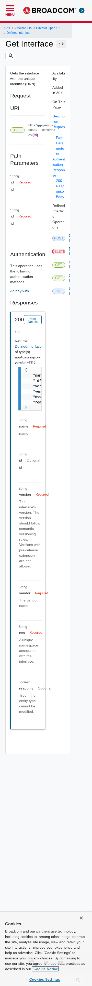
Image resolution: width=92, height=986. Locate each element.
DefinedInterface (28, 346)
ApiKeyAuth (19, 291)
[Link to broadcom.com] (49, 10)
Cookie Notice (45, 969)
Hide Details (33, 320)
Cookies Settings (44, 979)
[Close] (81, 917)
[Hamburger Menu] (10, 7)
